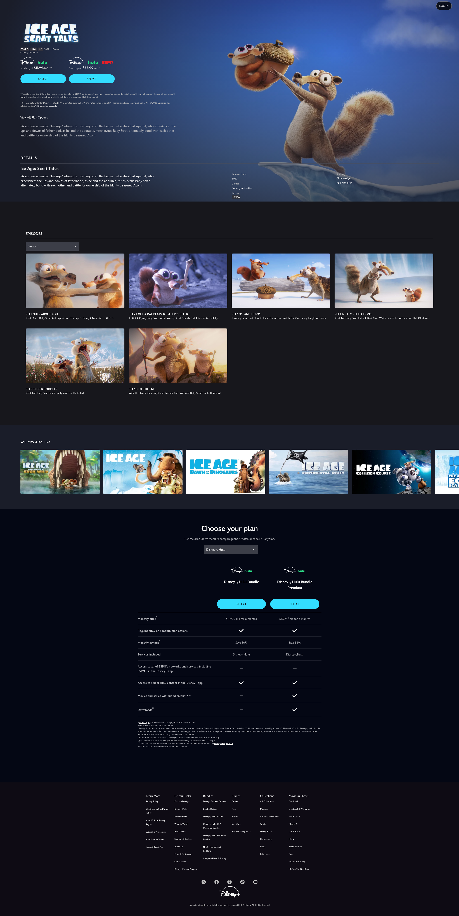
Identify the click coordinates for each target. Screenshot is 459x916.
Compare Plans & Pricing (214, 858)
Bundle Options (210, 809)
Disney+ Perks (180, 809)
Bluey (291, 839)
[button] (186, 796)
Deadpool (293, 801)
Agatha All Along (297, 861)
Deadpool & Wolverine (299, 809)
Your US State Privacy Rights (155, 822)
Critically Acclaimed (269, 816)
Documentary (266, 839)
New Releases (180, 816)
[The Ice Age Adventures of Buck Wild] (60, 472)
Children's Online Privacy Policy (157, 811)
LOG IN (444, 6)
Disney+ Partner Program (185, 869)
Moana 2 (293, 824)
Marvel (235, 816)
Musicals (264, 809)
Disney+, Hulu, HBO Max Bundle (214, 837)
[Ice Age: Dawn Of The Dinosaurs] (225, 472)
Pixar (234, 809)
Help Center (180, 831)
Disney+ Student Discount (214, 801)
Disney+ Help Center (223, 743)
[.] (204, 882)
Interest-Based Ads (154, 847)
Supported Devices (182, 839)
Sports (263, 824)
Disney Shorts (266, 831)
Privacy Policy (152, 801)
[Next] (452, 471)
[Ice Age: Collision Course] (391, 472)
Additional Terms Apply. (46, 106)
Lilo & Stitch (294, 831)
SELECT (43, 79)
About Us (178, 846)
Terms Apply (144, 722)
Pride (262, 846)
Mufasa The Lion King (299, 869)
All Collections (267, 801)
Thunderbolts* (295, 846)
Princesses (264, 854)
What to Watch (181, 824)
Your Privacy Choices (155, 839)
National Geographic (241, 831)
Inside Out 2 (294, 816)
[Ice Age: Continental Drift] (308, 472)
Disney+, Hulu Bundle (213, 816)
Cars (291, 854)
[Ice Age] (143, 472)
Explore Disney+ (182, 801)
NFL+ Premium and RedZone (212, 849)
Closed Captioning (182, 854)
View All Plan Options (34, 117)
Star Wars (236, 824)
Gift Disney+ (180, 861)
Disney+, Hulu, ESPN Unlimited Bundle (212, 826)
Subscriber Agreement (156, 832)
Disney (235, 801)
